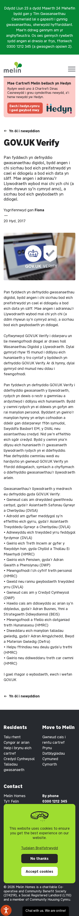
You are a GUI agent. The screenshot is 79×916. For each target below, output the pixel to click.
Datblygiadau (53, 753)
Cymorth (49, 764)
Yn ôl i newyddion (24, 131)
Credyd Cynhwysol (19, 758)
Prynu (47, 748)
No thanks (39, 858)
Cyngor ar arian (16, 742)
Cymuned (50, 758)
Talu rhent (12, 737)
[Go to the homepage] (13, 67)
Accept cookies (39, 871)
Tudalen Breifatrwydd (39, 848)
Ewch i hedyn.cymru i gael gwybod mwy (25, 108)
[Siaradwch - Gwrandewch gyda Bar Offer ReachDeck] (6, 910)
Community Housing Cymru (50, 899)
